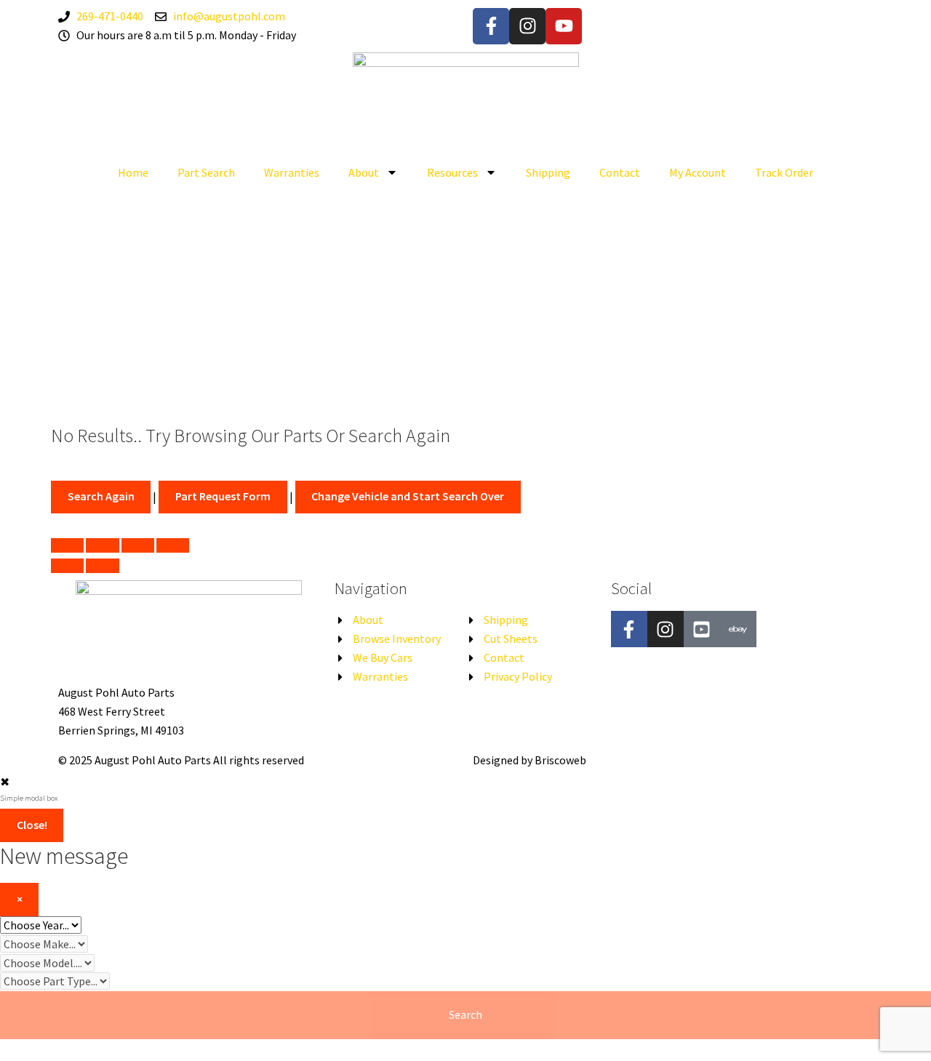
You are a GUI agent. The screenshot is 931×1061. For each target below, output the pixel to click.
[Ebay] (738, 629)
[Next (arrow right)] (102, 565)
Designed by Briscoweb (529, 760)
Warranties (291, 172)
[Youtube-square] (702, 629)
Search (465, 1014)
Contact (619, 172)
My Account (697, 172)
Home (133, 172)
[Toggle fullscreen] (137, 545)
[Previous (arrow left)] (67, 565)
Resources (452, 172)
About (363, 172)
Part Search (206, 172)
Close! (32, 824)
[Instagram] (527, 26)
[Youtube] (564, 26)
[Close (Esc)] (67, 545)
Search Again (101, 496)
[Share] (102, 545)
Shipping (548, 172)
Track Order (784, 172)
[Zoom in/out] (172, 545)
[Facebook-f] (491, 26)
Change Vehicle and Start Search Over (407, 496)
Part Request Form (223, 496)
